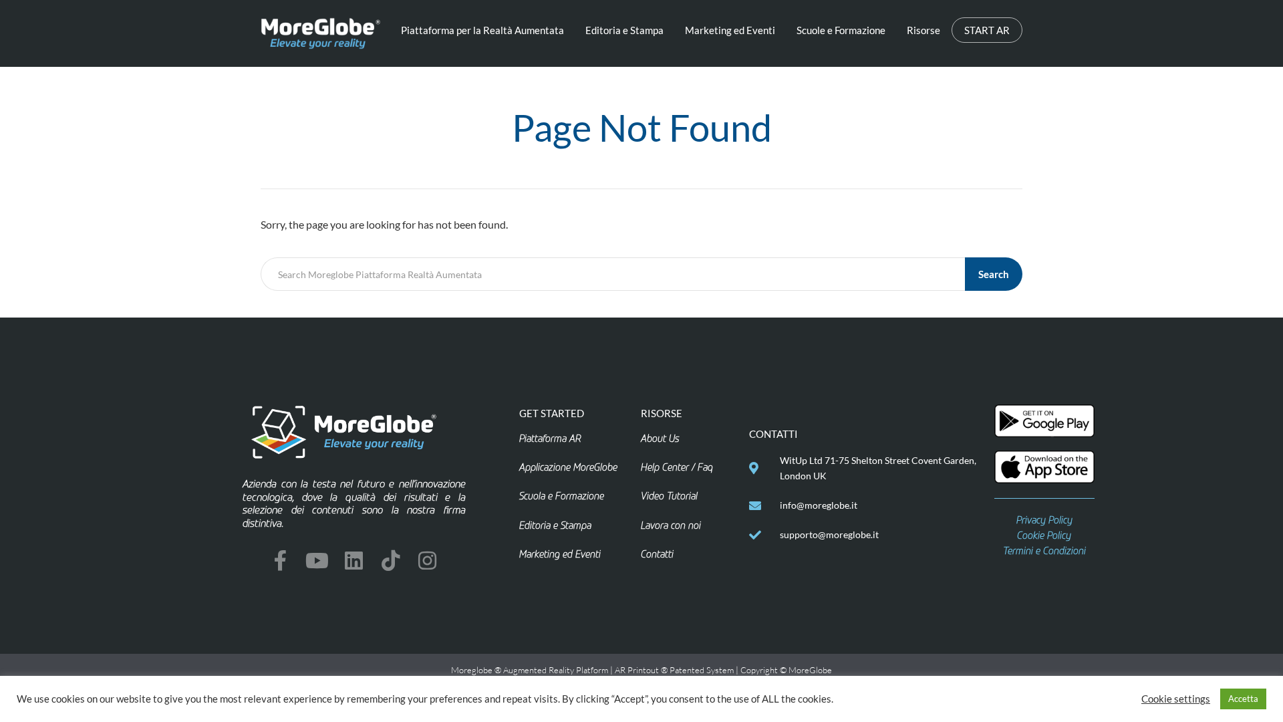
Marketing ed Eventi (730, 30)
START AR (987, 30)
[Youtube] (317, 560)
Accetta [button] (1243, 698)
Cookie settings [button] (1175, 699)
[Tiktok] (390, 560)
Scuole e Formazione (841, 30)
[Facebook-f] (280, 560)
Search (993, 274)
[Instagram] (427, 560)
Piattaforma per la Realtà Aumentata (482, 30)
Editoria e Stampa (624, 30)
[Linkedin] (353, 560)
